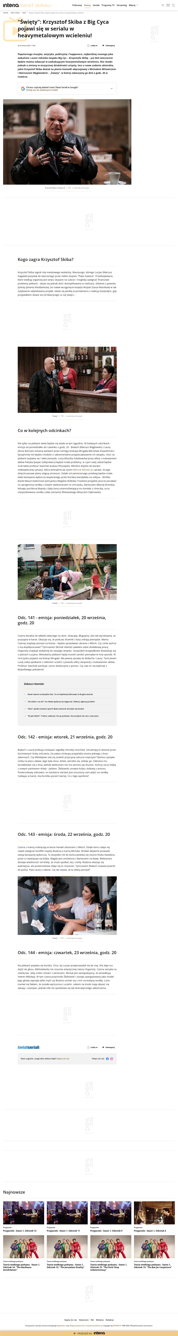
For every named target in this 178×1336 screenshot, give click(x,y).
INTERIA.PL (117, 1326)
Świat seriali (15, 13)
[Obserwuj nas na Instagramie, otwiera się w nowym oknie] (111, 1058)
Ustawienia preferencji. (94, 1326)
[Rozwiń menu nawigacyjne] (173, 5)
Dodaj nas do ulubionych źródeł (52, 90)
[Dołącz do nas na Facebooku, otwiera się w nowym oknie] (107, 1058)
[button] (134, 5)
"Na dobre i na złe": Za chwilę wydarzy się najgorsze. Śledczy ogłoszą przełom (61, 701)
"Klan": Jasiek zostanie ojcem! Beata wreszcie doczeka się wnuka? (56, 709)
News (24, 13)
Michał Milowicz (82, 469)
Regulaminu (61, 1326)
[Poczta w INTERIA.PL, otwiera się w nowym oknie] (168, 5)
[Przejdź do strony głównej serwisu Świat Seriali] (35, 5)
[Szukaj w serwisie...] (162, 5)
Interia (5, 13)
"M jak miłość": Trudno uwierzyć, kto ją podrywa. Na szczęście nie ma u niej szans (63, 716)
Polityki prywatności (77, 1326)
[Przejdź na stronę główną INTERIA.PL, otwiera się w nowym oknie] (11, 5)
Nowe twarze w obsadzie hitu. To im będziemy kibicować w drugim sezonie (60, 694)
